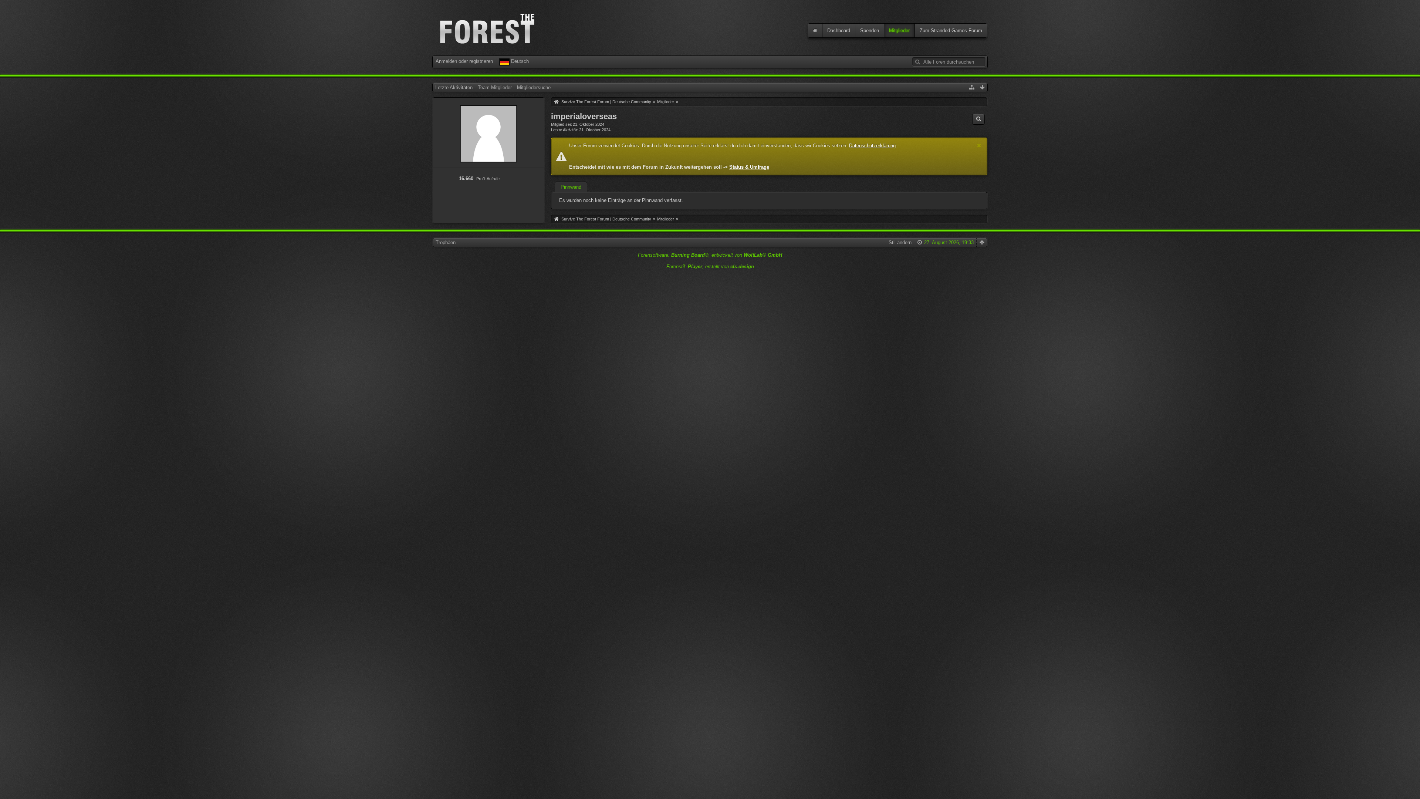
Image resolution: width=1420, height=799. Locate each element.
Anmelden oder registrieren (464, 61)
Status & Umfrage (749, 167)
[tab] (571, 188)
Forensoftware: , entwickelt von (710, 255)
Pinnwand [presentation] (571, 187)
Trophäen (446, 242)
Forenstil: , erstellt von (710, 266)
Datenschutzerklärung (872, 145)
